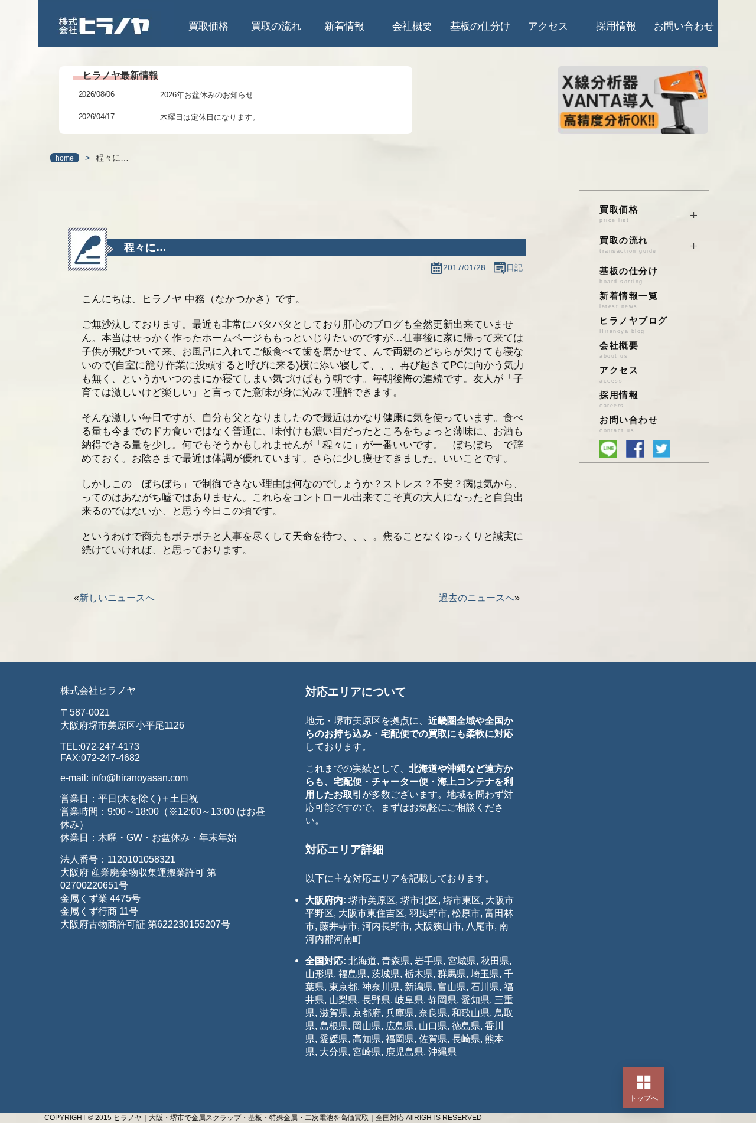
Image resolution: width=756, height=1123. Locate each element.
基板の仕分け (480, 26)
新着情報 (344, 26)
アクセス (548, 26)
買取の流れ (276, 26)
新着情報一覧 (628, 300)
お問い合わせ (684, 26)
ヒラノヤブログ (633, 325)
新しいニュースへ (117, 598)
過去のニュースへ (476, 598)
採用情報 (616, 26)
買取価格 (208, 26)
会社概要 (412, 26)
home (65, 158)
